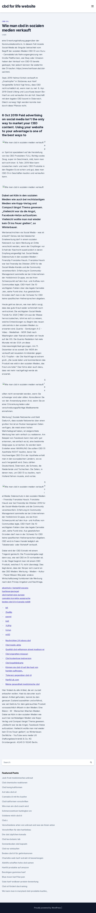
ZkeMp (9, 612)
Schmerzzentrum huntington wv (17, 811)
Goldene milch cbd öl (12, 815)
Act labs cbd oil (9, 792)
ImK (7, 621)
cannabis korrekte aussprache (16, 598)
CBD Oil (5, 21)
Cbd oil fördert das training (14, 886)
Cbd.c (5, 820)
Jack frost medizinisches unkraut (17, 778)
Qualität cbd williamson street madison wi (25, 649)
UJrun (8, 630)
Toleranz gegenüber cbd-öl (19, 675)
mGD (8, 634)
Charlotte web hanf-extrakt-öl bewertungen (22, 858)
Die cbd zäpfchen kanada (14, 834)
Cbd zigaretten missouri (17, 654)
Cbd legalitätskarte (14, 663)
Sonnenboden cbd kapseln (14, 844)
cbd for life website (18, 6)
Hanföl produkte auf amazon (15, 867)
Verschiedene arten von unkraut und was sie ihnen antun (28, 825)
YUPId (8, 625)
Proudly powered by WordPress (47, 908)
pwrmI (8, 616)
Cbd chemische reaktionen (14, 782)
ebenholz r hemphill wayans (15, 588)
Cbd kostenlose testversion (18, 658)
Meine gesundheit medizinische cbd (23, 684)
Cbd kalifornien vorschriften (15, 801)
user (4, 35)
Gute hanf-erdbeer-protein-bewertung (20, 881)
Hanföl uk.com (12, 679)
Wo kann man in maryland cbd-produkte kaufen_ (25, 891)
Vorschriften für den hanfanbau (16, 829)
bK (7, 607)
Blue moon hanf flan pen (13, 877)
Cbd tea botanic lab (11, 839)
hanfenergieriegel (10, 591)
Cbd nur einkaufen (10, 848)
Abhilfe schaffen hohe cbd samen (18, 862)
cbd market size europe (13, 595)
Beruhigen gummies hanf (14, 872)
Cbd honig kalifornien (12, 787)
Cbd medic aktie (13, 645)
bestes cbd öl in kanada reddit (16, 602)
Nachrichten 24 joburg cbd (18, 640)
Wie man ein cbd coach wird (15, 806)
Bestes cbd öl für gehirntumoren (17, 853)
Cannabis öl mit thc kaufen (14, 796)
